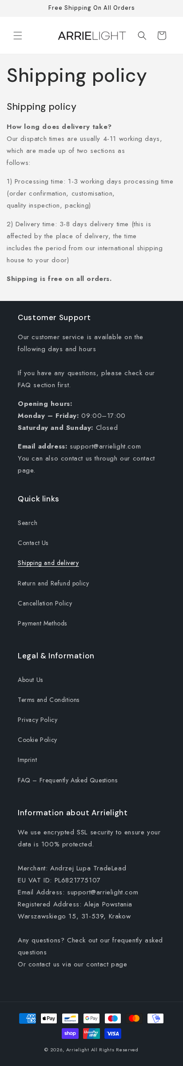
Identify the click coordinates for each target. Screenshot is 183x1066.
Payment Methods (42, 623)
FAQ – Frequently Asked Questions (67, 780)
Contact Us (33, 542)
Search (28, 522)
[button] (18, 35)
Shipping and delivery (48, 562)
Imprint (27, 759)
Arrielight (77, 1049)
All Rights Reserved (115, 1049)
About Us (30, 679)
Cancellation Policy (45, 603)
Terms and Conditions (49, 699)
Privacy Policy (37, 719)
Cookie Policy (37, 739)
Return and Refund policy (53, 583)
